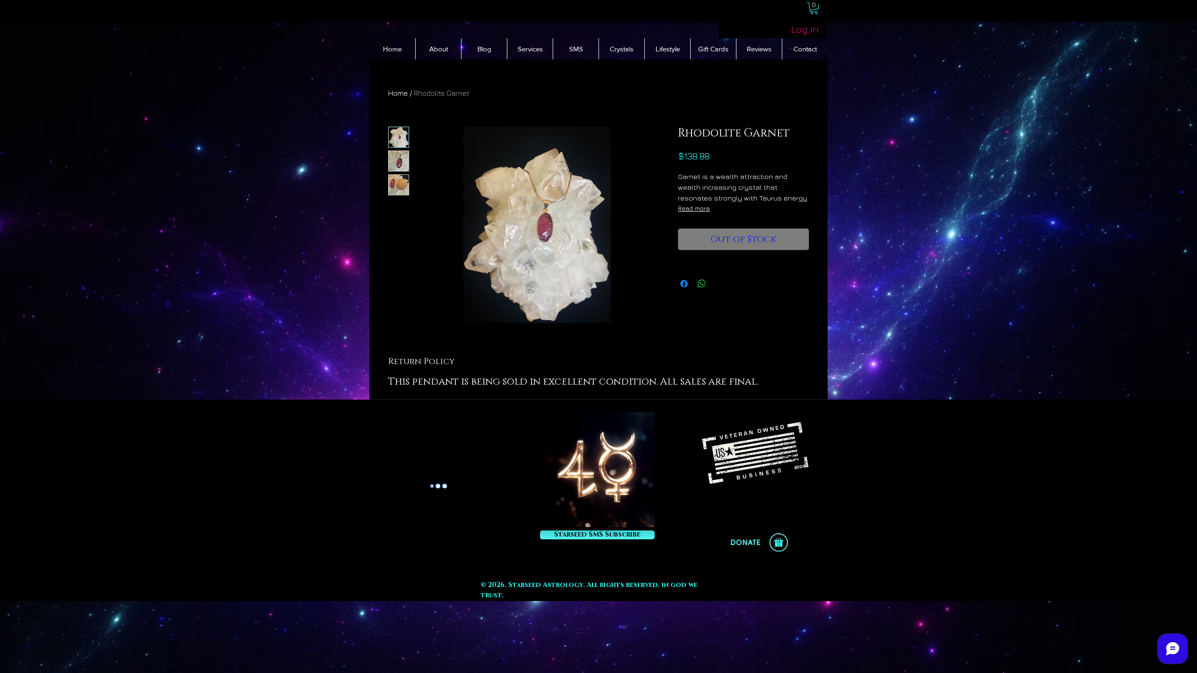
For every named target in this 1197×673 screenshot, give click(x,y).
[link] (814, 8)
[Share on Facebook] (684, 283)
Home (398, 93)
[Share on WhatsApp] (701, 283)
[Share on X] (719, 283)
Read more (694, 208)
